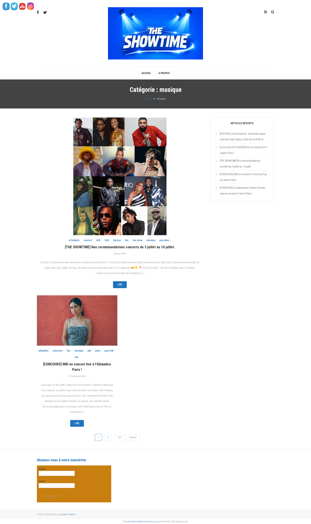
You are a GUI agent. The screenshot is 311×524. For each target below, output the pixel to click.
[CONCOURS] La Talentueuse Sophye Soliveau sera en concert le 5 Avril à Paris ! (242, 190)
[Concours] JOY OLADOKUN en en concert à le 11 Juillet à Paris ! (244, 150)
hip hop (117, 240)
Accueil (146, 73)
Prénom (42, 469)
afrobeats (74, 240)
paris (97, 350)
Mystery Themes (67, 514)
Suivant (133, 437)
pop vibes (164, 240)
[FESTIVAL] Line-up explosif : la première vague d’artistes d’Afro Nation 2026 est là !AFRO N (242, 136)
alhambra (43, 350)
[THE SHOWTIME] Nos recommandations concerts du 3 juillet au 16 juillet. (120, 247)
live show (137, 240)
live (127, 240)
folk (107, 240)
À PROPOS (164, 73)
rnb (76, 357)
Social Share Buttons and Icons (140, 521)
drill (98, 240)
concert (88, 240)
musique (151, 240)
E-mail (42, 481)
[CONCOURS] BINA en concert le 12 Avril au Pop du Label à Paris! (243, 177)
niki (89, 350)
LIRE (120, 284)
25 (120, 437)
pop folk (109, 350)
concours (58, 350)
